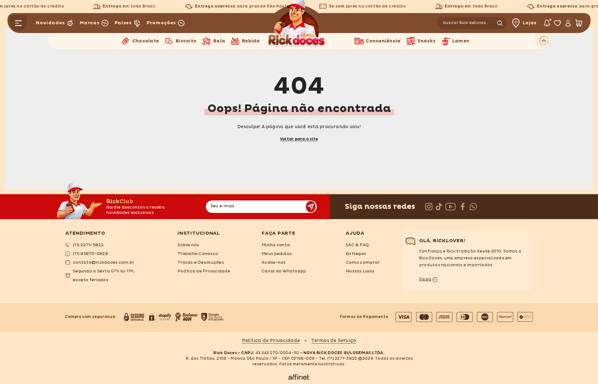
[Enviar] (311, 206)
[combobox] (466, 23)
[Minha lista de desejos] (557, 23)
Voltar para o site (299, 139)
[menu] (18, 23)
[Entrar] (568, 23)
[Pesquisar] (472, 23)
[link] (116, 245)
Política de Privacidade (271, 340)
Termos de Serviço (333, 340)
